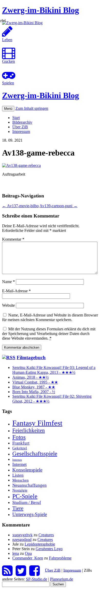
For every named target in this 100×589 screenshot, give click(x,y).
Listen (18, 475)
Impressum (21, 131)
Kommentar (13, 239)
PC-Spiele (24, 496)
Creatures (46, 535)
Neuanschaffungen (29, 485)
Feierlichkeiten (28, 430)
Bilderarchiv (22, 122)
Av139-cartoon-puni (58, 206)
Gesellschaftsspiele (34, 453)
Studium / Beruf (26, 502)
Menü (8, 109)
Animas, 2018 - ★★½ (30, 377)
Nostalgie (19, 490)
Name (8, 281)
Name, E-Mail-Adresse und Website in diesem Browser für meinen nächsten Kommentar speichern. (50, 317)
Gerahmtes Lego (49, 549)
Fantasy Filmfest (37, 423)
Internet (19, 464)
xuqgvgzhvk (22, 535)
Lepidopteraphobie (40, 544)
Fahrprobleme (60, 558)
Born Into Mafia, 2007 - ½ (33, 391)
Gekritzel (19, 448)
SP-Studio (36, 579)
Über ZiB (20, 127)
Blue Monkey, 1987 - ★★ (33, 387)
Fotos (19, 437)
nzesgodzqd (22, 539)
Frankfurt (20, 443)
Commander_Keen (27, 558)
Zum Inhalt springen (31, 108)
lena (15, 553)
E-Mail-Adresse (16, 291)
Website (8, 305)
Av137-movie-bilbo (20, 206)
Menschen (20, 480)
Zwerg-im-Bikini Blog (40, 10)
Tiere (17, 508)
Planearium (61, 579)
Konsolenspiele (27, 470)
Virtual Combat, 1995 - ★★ (35, 382)
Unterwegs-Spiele (29, 514)
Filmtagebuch (31, 357)
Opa (28, 553)
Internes (17, 459)
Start (16, 117)
